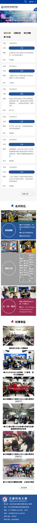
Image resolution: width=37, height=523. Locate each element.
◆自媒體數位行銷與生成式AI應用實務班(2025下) (18, 400)
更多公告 (25, 194)
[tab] (7, 33)
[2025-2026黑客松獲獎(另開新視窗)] (18, 16)
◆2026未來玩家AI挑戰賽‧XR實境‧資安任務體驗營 (18, 373)
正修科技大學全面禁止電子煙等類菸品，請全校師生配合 (21, 54)
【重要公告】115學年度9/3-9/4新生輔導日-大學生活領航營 (21, 77)
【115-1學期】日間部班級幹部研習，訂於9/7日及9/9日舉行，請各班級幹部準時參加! (21, 179)
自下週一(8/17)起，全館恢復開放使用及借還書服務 (21, 127)
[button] (26, 2)
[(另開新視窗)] (18, 336)
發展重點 (9, 230)
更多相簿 (24, 488)
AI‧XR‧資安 (9, 306)
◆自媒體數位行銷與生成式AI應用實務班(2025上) (18, 455)
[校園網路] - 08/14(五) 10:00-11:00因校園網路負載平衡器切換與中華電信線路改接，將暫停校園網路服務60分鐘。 (21, 152)
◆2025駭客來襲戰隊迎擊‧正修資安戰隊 (18, 482)
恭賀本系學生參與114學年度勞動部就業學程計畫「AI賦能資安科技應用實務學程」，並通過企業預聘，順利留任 (21, 102)
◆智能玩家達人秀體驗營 (18, 348)
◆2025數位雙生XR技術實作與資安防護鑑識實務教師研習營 (18, 427)
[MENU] (35, 9)
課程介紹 (9, 268)
